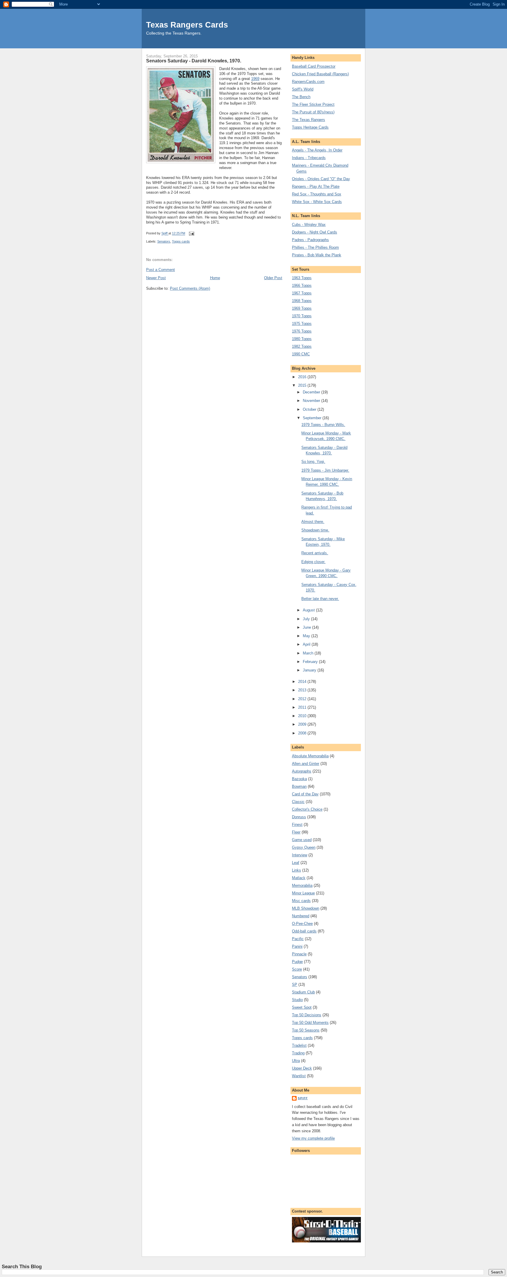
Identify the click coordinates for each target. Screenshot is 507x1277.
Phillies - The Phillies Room (315, 247)
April (307, 644)
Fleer (296, 832)
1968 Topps (302, 301)
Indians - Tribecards (309, 158)
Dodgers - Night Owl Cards (314, 232)
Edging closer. (313, 562)
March (309, 653)
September (312, 418)
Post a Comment (160, 269)
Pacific (298, 939)
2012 (302, 699)
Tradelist (299, 1045)
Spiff (303, 1098)
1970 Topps (302, 316)
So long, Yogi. (313, 461)
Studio (297, 1000)
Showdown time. (315, 530)
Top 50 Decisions (306, 1015)
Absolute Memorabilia (310, 756)
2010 (302, 716)
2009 (302, 724)
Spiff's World (302, 89)
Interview (299, 855)
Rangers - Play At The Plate (315, 186)
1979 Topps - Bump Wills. (323, 424)
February (311, 661)
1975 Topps (302, 323)
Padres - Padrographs (310, 240)
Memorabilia (302, 885)
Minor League (303, 893)
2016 (302, 377)
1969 (255, 78)
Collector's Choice (307, 809)
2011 (302, 707)
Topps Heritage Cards (310, 127)
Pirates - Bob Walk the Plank (316, 255)
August (309, 610)
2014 (302, 681)
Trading (298, 1053)
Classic (298, 801)
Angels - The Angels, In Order (317, 150)
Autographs (301, 771)
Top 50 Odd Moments (310, 1022)
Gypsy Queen (303, 847)
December (312, 392)
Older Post (273, 278)
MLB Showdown (305, 908)
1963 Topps (302, 278)
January (310, 670)
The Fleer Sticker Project (313, 104)
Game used (302, 840)
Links (296, 870)
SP (294, 984)
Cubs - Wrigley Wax (309, 224)
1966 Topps (302, 285)
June (307, 627)
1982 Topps (302, 346)
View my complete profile (313, 1138)
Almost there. (312, 521)
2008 (302, 733)
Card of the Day (305, 794)
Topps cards (181, 241)
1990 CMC (301, 354)
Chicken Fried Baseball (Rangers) (320, 74)
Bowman (299, 786)
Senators (163, 241)
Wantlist (299, 1076)
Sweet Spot (302, 1007)
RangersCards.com (308, 81)
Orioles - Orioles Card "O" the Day (321, 179)
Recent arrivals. (314, 553)
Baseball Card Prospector (313, 66)
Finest (297, 824)
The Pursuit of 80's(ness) (313, 112)
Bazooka (299, 779)
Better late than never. (320, 598)
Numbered (300, 916)
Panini (297, 946)
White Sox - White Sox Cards (317, 202)
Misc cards (301, 900)
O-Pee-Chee (302, 923)
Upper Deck (302, 1068)
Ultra (296, 1060)
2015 (302, 385)
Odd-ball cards (304, 931)
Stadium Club (303, 992)
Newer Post (156, 278)
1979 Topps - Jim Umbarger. (325, 470)
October (310, 409)
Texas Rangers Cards (187, 24)
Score (297, 969)
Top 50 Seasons (306, 1030)
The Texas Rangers (308, 119)
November (312, 400)
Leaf (295, 862)
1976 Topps (302, 331)
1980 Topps (302, 339)
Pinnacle (299, 954)
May (307, 636)
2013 (302, 690)
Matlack (298, 878)
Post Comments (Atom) (190, 288)
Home (215, 278)
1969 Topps (302, 308)
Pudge (297, 961)
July (307, 619)
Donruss (299, 817)
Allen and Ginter (305, 763)
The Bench (301, 97)
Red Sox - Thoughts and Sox (316, 194)
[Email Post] (191, 233)
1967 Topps (302, 293)
